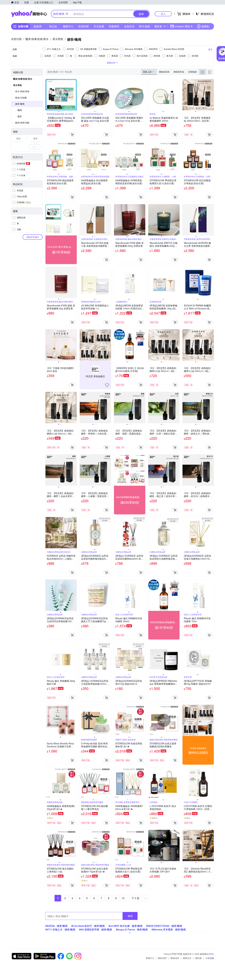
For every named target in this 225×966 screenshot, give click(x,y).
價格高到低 (178, 71)
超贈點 (205, 26)
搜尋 (130, 916)
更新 (211, 953)
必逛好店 (129, 26)
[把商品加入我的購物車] (72, 134)
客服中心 (150, 958)
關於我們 (162, 958)
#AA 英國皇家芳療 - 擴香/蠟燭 (95, 929)
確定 (35, 146)
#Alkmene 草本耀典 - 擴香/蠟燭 (169, 929)
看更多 (158, 26)
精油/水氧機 (21, 97)
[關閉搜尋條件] (67, 14)
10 (123, 898)
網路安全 (187, 958)
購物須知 (174, 958)
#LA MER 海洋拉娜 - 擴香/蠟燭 (125, 925)
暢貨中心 (68, 26)
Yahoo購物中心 (29, 14)
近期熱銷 (192, 71)
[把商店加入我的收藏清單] (107, 385)
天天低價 (99, 26)
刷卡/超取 (144, 26)
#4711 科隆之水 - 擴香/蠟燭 (60, 929)
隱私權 (198, 958)
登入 (163, 13)
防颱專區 (114, 26)
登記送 (53, 26)
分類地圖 (209, 958)
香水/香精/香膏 (22, 91)
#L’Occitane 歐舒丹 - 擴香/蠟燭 (88, 925)
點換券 (38, 26)
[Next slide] (74, 95)
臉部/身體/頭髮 (22, 122)
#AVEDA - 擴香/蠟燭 (56, 925)
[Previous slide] (47, 95)
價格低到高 (164, 71)
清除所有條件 (32, 237)
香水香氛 (17, 85)
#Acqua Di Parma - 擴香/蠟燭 (132, 929)
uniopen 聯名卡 (184, 26)
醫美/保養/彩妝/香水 (22, 78)
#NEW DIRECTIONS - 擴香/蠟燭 (164, 925)
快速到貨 (83, 26)
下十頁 (135, 898)
